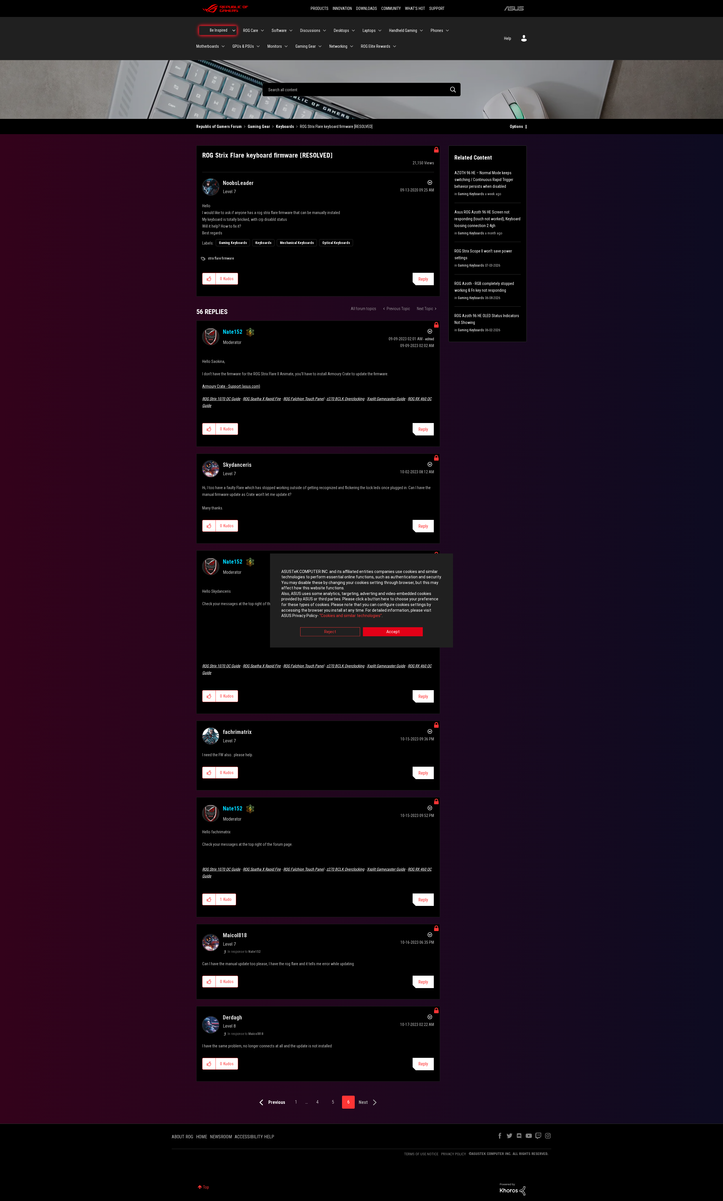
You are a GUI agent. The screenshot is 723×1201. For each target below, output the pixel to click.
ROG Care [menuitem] (250, 30)
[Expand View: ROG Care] (262, 30)
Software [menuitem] (279, 30)
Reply (423, 279)
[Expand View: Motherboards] (223, 46)
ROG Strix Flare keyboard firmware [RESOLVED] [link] (336, 126)
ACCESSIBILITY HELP (254, 1136)
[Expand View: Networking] (351, 46)
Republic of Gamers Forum (219, 126)
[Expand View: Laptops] (380, 30)
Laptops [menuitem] (369, 30)
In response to (244, 952)
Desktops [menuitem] (341, 30)
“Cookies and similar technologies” (350, 616)
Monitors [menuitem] (274, 46)
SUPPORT (437, 8)
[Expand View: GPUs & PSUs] (258, 46)
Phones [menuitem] (437, 30)
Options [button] (516, 126)
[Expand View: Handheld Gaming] (421, 30)
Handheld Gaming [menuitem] (403, 30)
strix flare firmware (221, 258)
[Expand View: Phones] (447, 30)
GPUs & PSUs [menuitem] (243, 46)
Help (507, 38)
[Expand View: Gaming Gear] (320, 46)
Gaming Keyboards (233, 243)
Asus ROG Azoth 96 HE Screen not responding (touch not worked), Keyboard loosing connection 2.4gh (487, 219)
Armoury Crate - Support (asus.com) (231, 386)
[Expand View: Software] (291, 30)
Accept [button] (393, 631)
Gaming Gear (259, 126)
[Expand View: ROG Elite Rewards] (394, 46)
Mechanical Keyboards (297, 243)
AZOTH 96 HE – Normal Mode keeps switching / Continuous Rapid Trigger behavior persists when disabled (483, 180)
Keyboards (285, 126)
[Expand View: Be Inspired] (234, 30)
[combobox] (361, 89)
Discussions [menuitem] (310, 30)
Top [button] (206, 1187)
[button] (209, 278)
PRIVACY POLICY (453, 1154)
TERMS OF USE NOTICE (421, 1154)
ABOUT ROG (182, 1136)
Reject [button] (330, 631)
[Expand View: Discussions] (324, 30)
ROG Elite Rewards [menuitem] (375, 46)
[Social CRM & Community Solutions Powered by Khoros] (512, 1189)
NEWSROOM (221, 1136)
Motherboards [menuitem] (207, 46)
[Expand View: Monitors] (286, 46)
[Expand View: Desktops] (353, 30)
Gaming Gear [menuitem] (305, 46)
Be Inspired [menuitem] (218, 30)
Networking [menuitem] (338, 46)
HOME (201, 1136)
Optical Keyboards (336, 243)
